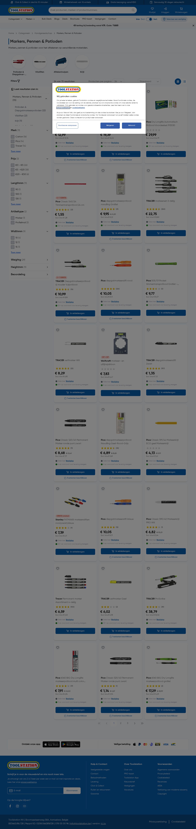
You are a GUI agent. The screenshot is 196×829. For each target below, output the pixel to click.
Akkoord (131, 125)
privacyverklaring (63, 108)
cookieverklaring (78, 108)
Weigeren (110, 125)
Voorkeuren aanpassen (67, 125)
